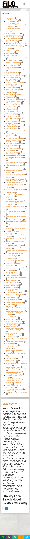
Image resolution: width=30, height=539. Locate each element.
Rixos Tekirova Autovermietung (14, 220)
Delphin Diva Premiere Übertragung (15, 174)
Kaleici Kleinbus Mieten (12, 116)
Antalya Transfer (10, 343)
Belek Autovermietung (12, 81)
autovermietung (10, 18)
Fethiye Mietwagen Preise (13, 60)
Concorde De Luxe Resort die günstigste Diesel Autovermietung (15, 183)
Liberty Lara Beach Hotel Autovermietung (12, 203)
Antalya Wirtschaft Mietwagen (14, 323)
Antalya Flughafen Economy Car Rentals (16, 338)
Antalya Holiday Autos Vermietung (15, 311)
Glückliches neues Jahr (12, 360)
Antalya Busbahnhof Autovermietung (16, 277)
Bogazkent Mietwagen (12, 87)
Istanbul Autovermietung (12, 64)
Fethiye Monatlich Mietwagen (14, 101)
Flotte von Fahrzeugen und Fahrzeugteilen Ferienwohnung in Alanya (15, 29)
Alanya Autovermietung (12, 145)
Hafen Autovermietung (12, 280)
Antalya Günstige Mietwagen (13, 372)
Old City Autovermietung (12, 282)
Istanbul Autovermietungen (13, 104)
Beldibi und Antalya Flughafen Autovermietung (14, 95)
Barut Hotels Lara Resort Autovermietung (12, 198)
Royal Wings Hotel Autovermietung (15, 206)
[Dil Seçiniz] (27, 537)
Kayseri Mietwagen (11, 108)
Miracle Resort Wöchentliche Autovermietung (13, 191)
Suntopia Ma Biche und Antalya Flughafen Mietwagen (14, 254)
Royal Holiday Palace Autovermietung (16, 208)
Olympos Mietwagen (11, 42)
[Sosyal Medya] (21, 537)
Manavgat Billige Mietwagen (13, 89)
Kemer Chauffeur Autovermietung (15, 82)
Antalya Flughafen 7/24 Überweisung (16, 308)
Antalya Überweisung (11, 297)
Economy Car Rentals (11, 324)
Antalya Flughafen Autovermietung (15, 45)
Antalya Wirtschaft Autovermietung (15, 301)
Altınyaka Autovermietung (13, 274)
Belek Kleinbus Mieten (12, 154)
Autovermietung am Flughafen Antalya (16, 392)
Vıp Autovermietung (11, 21)
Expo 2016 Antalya (11, 358)
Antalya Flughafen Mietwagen (14, 321)
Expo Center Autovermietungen (14, 143)
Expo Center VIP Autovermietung (15, 76)
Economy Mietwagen (11, 316)
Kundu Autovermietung (12, 74)
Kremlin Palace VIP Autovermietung (15, 162)
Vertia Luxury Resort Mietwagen (14, 245)
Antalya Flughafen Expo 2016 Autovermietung (14, 386)
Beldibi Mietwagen (11, 53)
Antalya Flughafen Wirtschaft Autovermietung (13, 305)
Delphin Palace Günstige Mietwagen (15, 181)
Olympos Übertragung (12, 123)
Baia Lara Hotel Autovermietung (14, 201)
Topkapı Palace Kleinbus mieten (14, 164)
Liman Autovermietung (12, 269)
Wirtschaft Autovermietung (13, 319)
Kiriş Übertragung (10, 84)
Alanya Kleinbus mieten (12, 77)
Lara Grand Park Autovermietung (15, 169)
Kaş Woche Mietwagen (12, 55)
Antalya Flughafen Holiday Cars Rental (16, 330)
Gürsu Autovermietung (12, 287)
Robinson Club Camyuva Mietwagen (15, 267)
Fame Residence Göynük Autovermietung (12, 232)
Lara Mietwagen (10, 270)
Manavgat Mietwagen (12, 126)
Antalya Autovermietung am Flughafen (16, 69)
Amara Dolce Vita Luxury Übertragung (16, 238)
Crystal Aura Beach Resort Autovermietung (13, 257)
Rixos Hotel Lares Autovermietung (15, 179)
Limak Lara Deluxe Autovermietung (15, 189)
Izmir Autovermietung (12, 65)
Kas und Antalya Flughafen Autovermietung (13, 134)
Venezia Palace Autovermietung (14, 157)
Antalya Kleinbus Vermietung (13, 357)
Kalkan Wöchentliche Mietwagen (14, 99)
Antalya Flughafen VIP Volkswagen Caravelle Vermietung (15, 379)
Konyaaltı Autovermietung (13, 275)
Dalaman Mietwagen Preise (13, 103)
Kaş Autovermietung (11, 97)
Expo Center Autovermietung (13, 113)
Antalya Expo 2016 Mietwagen (14, 374)
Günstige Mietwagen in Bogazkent (15, 43)
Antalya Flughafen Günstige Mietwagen (16, 369)
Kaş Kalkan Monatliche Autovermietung (16, 57)
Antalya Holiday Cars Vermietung (14, 341)
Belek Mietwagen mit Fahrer (13, 36)
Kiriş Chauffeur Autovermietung (14, 121)
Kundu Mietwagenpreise (12, 142)
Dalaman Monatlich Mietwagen (14, 140)
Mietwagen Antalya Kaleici (13, 33)
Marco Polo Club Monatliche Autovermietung (13, 264)
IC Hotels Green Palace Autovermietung (16, 159)
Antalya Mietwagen (11, 109)
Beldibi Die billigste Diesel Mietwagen (16, 130)
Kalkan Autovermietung (12, 137)
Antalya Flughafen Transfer (13, 367)
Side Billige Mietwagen (12, 128)
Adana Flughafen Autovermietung (15, 294)
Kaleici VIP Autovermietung (13, 152)
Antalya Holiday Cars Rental (13, 328)
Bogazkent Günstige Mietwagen (14, 125)
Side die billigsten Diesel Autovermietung (12, 91)
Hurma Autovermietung (12, 285)
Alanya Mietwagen (11, 150)
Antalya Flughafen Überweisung (14, 302)
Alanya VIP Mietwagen (12, 115)
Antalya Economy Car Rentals (14, 333)
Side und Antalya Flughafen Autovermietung (13, 51)
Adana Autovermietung (12, 296)
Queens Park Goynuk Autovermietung (16, 213)
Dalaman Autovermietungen (13, 62)
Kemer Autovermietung (12, 120)
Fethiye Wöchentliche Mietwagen (15, 138)
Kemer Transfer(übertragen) (13, 38)
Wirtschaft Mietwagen (12, 318)
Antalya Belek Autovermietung (14, 35)
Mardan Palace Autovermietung (14, 155)
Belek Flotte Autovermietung (13, 118)
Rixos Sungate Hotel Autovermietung (16, 216)
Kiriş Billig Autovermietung (13, 40)
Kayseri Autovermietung (12, 67)
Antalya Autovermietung (12, 20)
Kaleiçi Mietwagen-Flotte (12, 79)
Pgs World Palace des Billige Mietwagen (16, 250)
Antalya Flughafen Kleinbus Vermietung (16, 353)
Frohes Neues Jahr (11, 362)
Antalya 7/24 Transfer (12, 345)
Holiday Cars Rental (11, 326)
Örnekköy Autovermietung (13, 284)
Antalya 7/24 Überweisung (13, 299)
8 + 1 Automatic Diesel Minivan (14, 389)
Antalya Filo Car (10, 391)
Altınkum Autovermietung (13, 272)
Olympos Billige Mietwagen (13, 86)
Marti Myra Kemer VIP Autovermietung (16, 221)
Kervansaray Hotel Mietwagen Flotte (16, 165)
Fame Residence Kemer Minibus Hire (16, 225)
